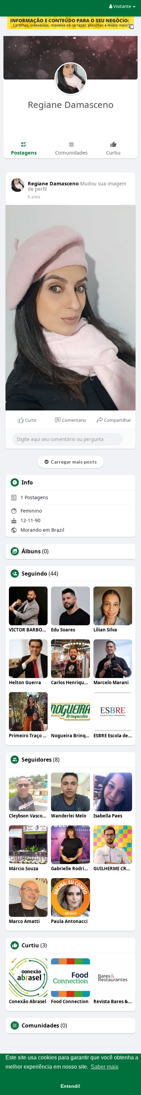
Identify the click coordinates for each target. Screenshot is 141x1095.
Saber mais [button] (104, 1067)
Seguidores (37, 759)
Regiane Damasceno (71, 104)
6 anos (34, 197)
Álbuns (31, 551)
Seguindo (34, 573)
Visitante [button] (122, 6)
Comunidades (40, 1025)
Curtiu (30, 945)
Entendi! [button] (70, 1086)
